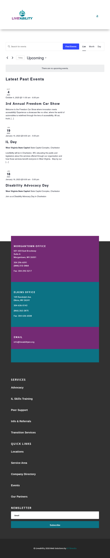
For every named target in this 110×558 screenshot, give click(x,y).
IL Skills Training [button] (22, 398)
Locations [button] (17, 451)
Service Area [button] (19, 462)
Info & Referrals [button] (21, 421)
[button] (97, 15)
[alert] (55, 68)
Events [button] (15, 485)
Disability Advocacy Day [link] (27, 185)
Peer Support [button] (19, 410)
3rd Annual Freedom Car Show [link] (33, 103)
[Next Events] (12, 57)
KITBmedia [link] (71, 548)
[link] (84, 46)
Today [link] (20, 57)
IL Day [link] (11, 141)
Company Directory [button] (23, 474)
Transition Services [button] (23, 432)
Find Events (70, 46)
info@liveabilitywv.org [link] (24, 342)
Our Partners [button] (19, 496)
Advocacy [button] (17, 387)
